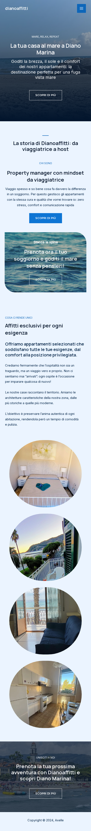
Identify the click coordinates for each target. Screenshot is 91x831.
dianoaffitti (16, 8)
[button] (45, 95)
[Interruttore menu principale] (81, 8)
